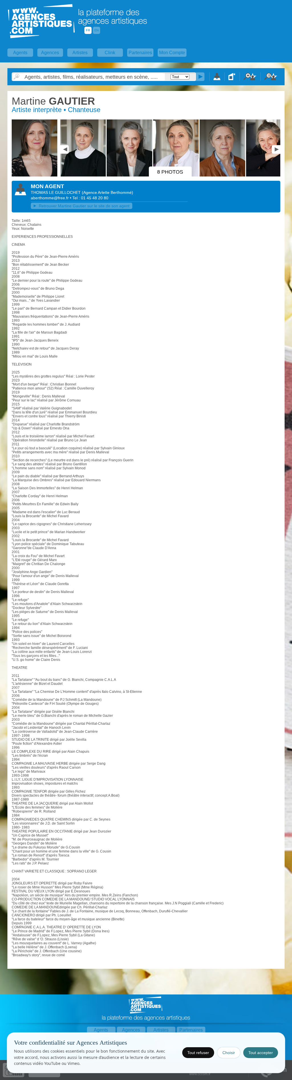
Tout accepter (260, 1052)
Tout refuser (198, 1052)
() (107, 192)
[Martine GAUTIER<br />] (35, 175)
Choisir (228, 1052)
